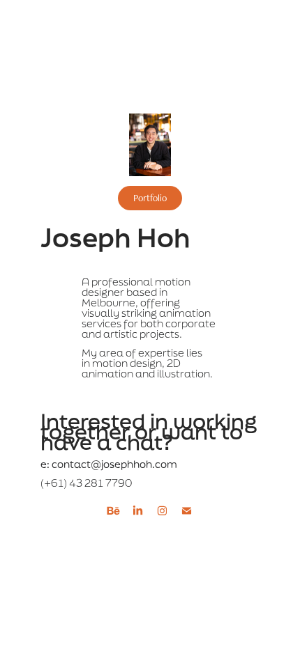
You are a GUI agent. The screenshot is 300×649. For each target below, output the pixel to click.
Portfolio (150, 197)
